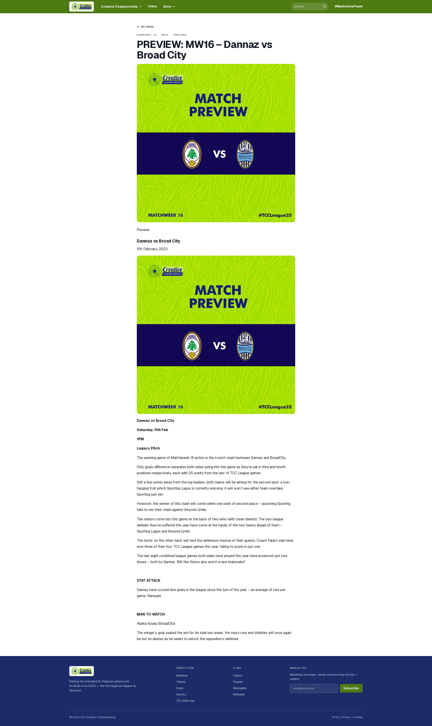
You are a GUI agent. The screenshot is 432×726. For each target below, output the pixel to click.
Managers (240, 688)
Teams (237, 675)
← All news (145, 26)
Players (238, 682)
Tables (180, 682)
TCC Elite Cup (185, 701)
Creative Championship (119, 6)
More (167, 6)
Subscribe (351, 688)
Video (152, 6)
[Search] (324, 6)
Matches (182, 675)
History (181, 694)
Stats (180, 688)
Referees (239, 694)
